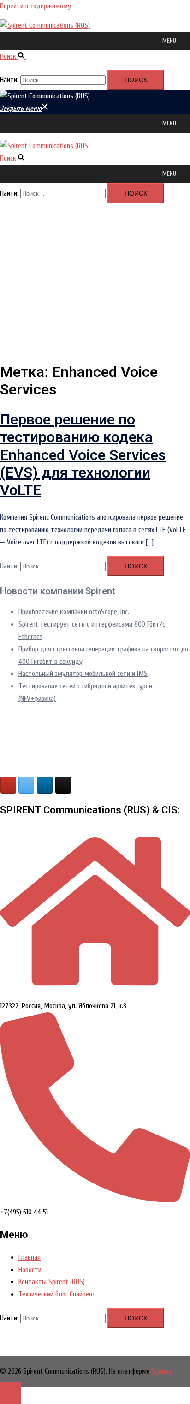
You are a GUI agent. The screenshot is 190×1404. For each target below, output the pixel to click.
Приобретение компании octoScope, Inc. (73, 612)
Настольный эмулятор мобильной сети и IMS (83, 673)
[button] (169, 41)
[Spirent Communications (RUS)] (45, 25)
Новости (30, 1270)
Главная (29, 1257)
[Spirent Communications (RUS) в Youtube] (8, 785)
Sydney (162, 1371)
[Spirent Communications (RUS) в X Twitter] (26, 785)
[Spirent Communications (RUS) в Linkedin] (45, 785)
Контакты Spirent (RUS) (51, 1282)
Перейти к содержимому (35, 6)
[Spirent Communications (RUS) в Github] (63, 785)
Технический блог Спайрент (57, 1294)
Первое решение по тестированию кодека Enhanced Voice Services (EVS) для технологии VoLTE (83, 455)
